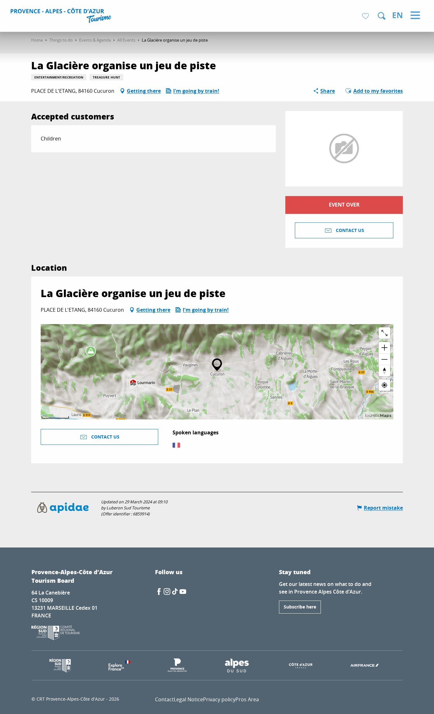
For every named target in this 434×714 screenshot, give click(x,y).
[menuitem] (61, 16)
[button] (381, 16)
